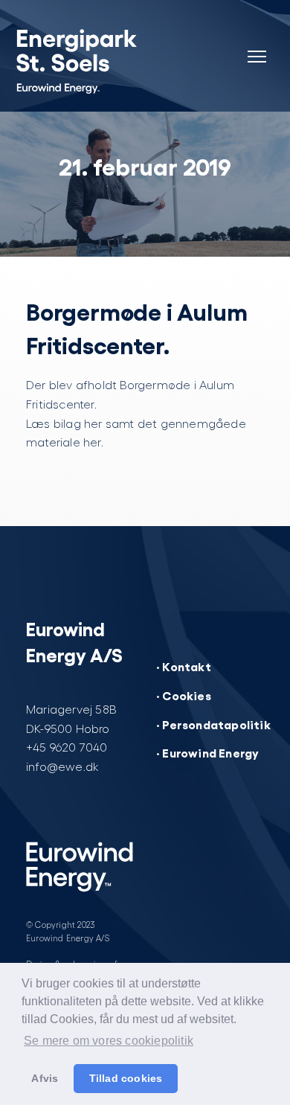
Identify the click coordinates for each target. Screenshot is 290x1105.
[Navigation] (256, 47)
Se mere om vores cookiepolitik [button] (108, 1040)
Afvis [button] (44, 1078)
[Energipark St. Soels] (96, 59)
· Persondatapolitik (213, 724)
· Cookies (183, 695)
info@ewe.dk (62, 766)
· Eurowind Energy (207, 752)
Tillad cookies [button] (126, 1078)
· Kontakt (183, 666)
